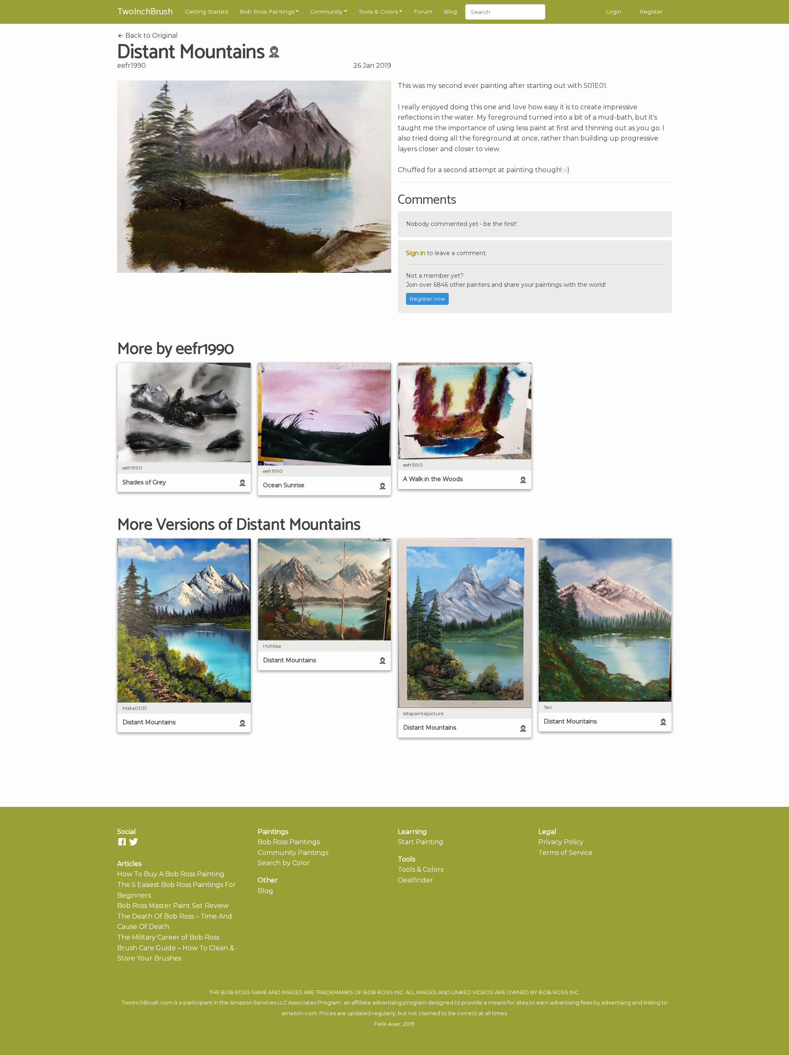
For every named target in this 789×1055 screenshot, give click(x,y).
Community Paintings (293, 853)
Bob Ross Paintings (267, 11)
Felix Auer (387, 1024)
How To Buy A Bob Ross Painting (170, 874)
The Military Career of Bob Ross (168, 937)
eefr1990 (131, 65)
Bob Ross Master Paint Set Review (172, 906)
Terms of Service (565, 853)
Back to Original (151, 35)
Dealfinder (415, 880)
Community (326, 11)
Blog (450, 11)
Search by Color (284, 863)
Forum (423, 11)
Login (613, 11)
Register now (427, 299)
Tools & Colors (378, 11)
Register (651, 11)
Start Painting (420, 842)
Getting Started (206, 11)
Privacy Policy (561, 842)
